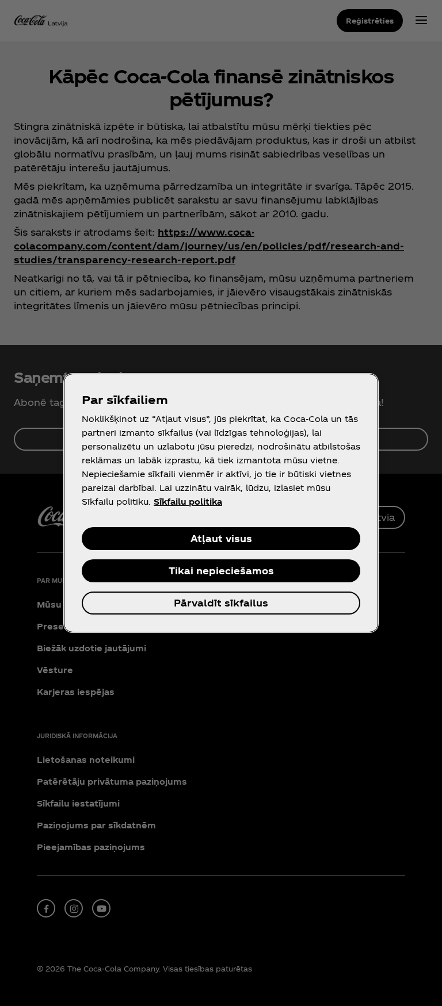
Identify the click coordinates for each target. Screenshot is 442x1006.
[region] (221, 503)
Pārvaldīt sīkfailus (221, 602)
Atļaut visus (221, 538)
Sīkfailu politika (188, 501)
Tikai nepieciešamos (221, 570)
